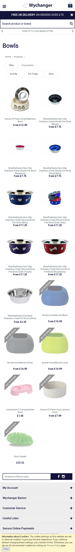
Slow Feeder (20, 456)
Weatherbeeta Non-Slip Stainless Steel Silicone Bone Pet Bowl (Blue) (20, 220)
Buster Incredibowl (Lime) (55, 362)
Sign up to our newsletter (37, 31)
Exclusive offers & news (17, 476)
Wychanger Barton (14, 498)
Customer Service (14, 508)
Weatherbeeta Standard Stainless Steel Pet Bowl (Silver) (20, 317)
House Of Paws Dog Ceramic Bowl (55, 410)
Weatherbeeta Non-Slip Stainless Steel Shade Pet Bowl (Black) (55, 121)
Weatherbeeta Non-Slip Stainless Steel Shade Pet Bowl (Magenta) (20, 171)
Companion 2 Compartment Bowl (20, 410)
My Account (10, 487)
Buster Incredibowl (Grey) (20, 362)
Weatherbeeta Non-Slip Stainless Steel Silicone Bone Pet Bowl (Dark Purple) (20, 269)
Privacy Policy (53, 545)
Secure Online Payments (18, 528)
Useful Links (11, 518)
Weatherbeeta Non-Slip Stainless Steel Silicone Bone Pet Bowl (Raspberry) (55, 269)
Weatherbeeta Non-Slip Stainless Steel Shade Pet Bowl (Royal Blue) (55, 171)
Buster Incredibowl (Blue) (55, 315)
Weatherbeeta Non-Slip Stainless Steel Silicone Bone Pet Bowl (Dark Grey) (55, 220)
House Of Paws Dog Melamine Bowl (20, 120)
